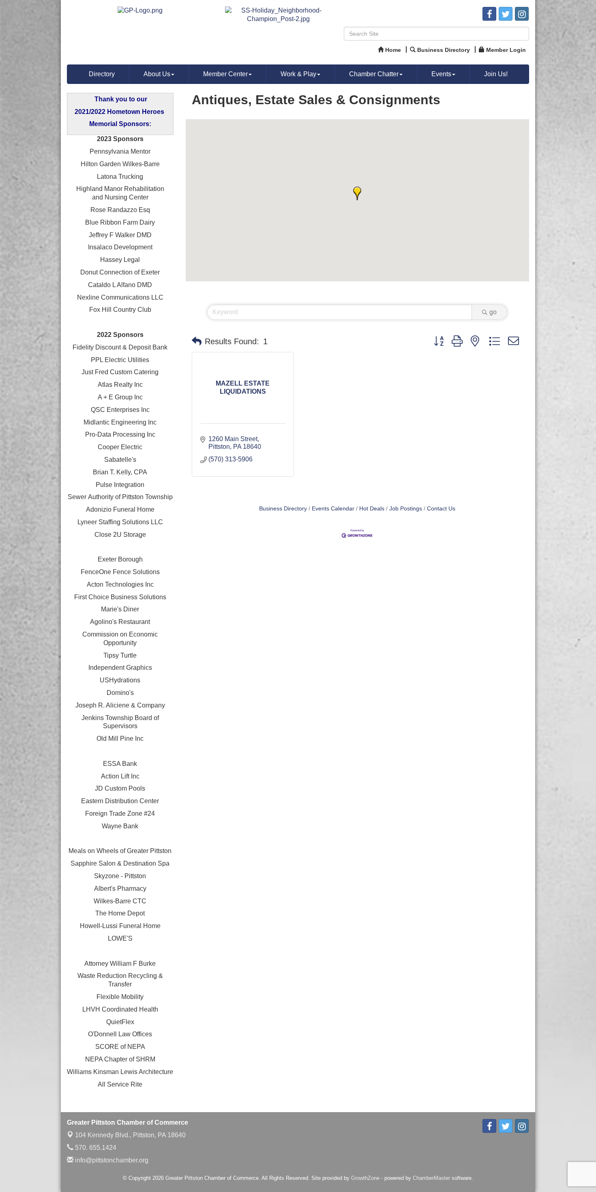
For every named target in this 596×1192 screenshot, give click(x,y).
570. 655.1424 (94, 1147)
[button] (357, 193)
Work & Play (298, 74)
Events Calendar (333, 509)
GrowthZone (365, 1178)
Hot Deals (371, 509)
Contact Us (441, 509)
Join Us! (496, 74)
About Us (157, 74)
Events (441, 74)
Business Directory (283, 509)
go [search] (493, 312)
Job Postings (405, 509)
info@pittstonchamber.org (110, 1160)
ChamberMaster (431, 1178)
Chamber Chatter (374, 74)
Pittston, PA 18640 (130, 1135)
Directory (102, 74)
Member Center (225, 74)
